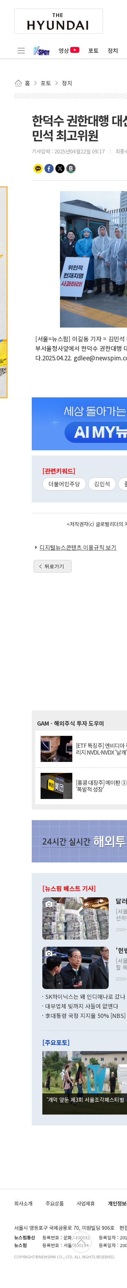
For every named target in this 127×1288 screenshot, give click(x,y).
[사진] (75, 917)
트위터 (60, 168)
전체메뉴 (21, 50)
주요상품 (55, 1203)
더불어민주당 (64, 484)
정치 (113, 50)
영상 (64, 50)
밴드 (70, 168)
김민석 (102, 484)
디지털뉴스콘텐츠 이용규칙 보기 (78, 547)
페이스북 (49, 168)
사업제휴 (86, 1203)
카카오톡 (38, 168)
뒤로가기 (54, 566)
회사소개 (23, 1203)
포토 (93, 50)
